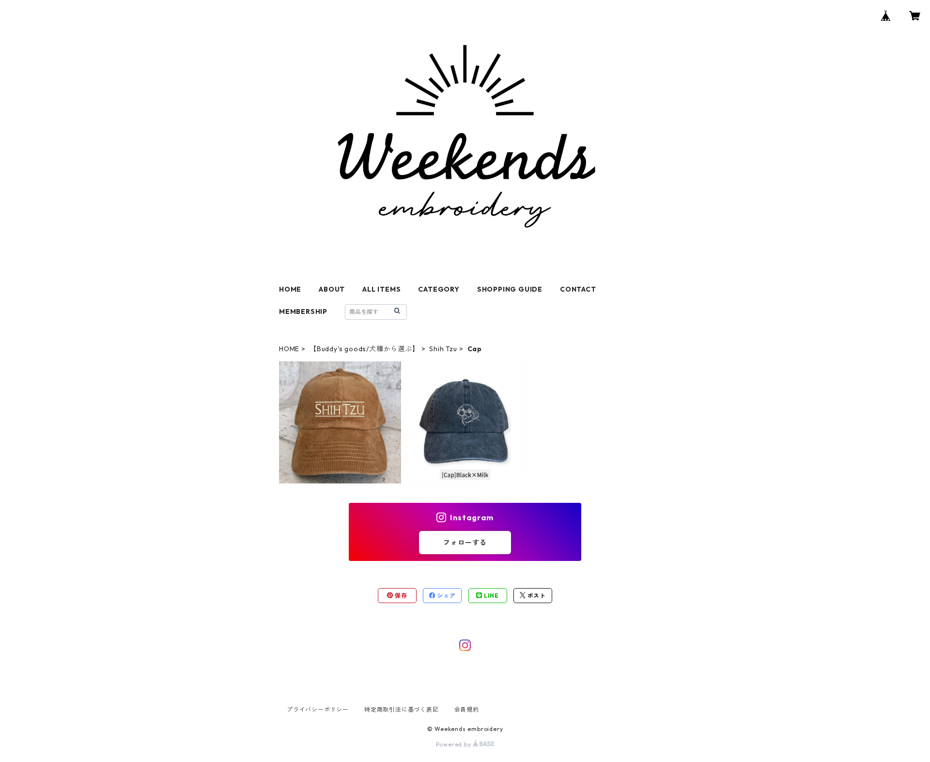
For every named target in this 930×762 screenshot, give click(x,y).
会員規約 (466, 709)
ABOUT (332, 289)
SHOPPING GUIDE (509, 289)
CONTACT (578, 289)
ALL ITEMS (381, 289)
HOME (290, 289)
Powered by (454, 744)
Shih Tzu (443, 348)
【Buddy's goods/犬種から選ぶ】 (364, 348)
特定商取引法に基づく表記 (401, 709)
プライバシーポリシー (318, 709)
